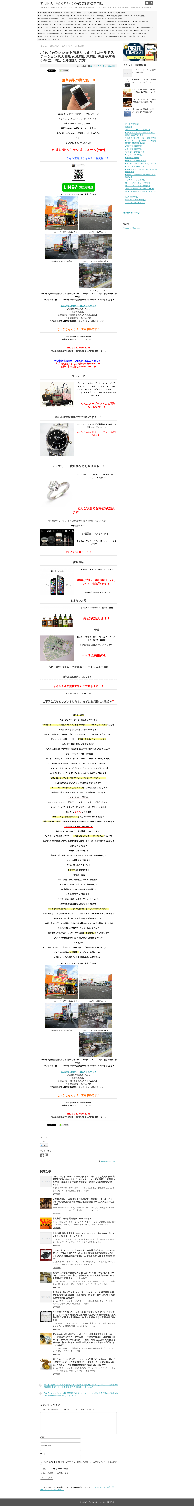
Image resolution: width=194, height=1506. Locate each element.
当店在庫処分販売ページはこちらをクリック (78, 306)
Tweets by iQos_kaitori (132, 228)
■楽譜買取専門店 (71, 33)
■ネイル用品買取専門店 (145, 27)
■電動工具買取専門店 (133, 146)
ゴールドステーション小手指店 (137, 183)
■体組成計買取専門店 (141, 30)
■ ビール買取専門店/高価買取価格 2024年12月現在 (56, 13)
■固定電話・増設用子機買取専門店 (50, 33)
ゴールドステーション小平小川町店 (139, 189)
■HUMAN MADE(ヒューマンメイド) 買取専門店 (88, 16)
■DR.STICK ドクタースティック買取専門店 (53, 16)
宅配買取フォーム (44, 39)
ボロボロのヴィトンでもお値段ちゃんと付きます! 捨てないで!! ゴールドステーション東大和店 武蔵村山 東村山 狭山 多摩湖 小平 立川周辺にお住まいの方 (81, 1386)
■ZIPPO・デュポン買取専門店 (49, 19)
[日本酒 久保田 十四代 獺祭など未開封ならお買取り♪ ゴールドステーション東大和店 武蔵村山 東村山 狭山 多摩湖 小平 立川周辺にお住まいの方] (46, 1203)
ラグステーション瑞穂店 (135, 180)
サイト (43, 1454)
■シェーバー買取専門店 (127, 24)
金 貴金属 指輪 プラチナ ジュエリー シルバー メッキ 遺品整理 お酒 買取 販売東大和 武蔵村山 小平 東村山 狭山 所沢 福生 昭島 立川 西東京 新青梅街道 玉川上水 (84, 1295)
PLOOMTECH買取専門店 (135, 200)
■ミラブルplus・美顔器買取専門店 (69, 30)
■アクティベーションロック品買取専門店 (108, 19)
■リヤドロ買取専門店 (133, 149)
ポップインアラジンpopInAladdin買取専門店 (110, 36)
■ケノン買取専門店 (45, 24)
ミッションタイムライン (135, 203)
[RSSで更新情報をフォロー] (151, 3)
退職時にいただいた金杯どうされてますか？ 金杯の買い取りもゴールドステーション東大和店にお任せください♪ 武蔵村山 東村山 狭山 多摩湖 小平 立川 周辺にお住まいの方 (83, 1275)
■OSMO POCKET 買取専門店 (135, 16)
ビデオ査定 (64, 36)
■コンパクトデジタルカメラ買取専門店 (102, 24)
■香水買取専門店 (132, 158)
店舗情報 (56, 39)
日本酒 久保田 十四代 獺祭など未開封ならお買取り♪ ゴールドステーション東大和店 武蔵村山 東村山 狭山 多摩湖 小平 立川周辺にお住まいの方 (84, 1202)
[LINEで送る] (64, 70)
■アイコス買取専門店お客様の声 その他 (76, 19)
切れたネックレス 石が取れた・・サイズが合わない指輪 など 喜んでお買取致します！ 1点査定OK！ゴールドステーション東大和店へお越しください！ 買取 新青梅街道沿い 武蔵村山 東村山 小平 (84, 1362)
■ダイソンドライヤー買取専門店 (49, 27)
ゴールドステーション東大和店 (102, 66)
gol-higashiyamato (108, 1161)
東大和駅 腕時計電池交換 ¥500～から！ (72, 1218)
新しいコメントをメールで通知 (55, 1469)
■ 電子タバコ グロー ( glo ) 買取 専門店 (140, 138)
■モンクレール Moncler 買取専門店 (95, 30)
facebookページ (131, 212)
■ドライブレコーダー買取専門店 (123, 27)
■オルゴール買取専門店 (134, 152)
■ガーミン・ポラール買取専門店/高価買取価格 (113, 21)
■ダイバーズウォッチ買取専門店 (74, 27)
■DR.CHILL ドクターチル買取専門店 (112, 13)
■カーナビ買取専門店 (86, 21)
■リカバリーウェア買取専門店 (121, 30)
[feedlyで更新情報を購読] (147, 3)
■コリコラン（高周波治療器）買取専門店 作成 (70, 24)
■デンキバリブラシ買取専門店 (99, 27)
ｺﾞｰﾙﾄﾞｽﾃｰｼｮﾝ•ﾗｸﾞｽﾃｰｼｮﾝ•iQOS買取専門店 (71, 3)
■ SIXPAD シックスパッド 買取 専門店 (140, 164)
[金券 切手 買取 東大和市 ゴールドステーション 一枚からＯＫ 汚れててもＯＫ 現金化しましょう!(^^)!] (46, 1238)
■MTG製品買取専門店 (114, 16)
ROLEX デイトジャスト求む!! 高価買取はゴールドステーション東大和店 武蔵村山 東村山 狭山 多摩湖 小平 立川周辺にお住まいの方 (81, 1394)
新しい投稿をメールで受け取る (55, 1473)
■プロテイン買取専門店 (46, 30)
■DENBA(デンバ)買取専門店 (87, 13)
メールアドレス (47, 1445)
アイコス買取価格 (132, 124)
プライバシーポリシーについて (81, 36)
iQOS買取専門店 (132, 197)
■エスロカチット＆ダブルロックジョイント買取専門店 (57, 21)
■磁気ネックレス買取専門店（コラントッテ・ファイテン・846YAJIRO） (104, 33)
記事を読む (57, 1194)
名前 (42, 1437)
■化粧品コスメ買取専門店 (135, 161)
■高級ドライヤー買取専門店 (48, 36)
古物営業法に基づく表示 (136, 36)
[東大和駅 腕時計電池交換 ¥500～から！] (46, 1223)
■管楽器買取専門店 (139, 33)
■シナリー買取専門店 (133, 155)
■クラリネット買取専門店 (142, 21)
